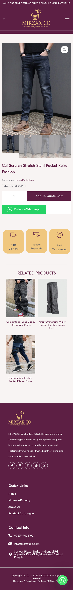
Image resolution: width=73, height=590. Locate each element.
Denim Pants (21, 180)
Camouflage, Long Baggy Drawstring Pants (20, 323)
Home (12, 493)
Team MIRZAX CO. (50, 581)
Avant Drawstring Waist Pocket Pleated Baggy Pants (52, 325)
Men (31, 180)
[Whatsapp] (62, 580)
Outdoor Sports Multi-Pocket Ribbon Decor (20, 379)
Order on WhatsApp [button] (27, 209)
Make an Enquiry (19, 500)
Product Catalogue (21, 513)
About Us (14, 507)
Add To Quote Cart (49, 196)
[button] (64, 49)
